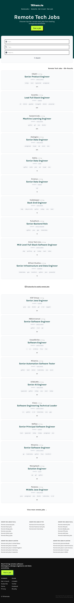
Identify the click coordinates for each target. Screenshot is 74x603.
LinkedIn (14, 581)
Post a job (50, 9)
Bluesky (14, 589)
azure (43, 146)
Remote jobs (25, 9)
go (34, 251)
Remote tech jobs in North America (63, 545)
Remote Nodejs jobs (6, 529)
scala (31, 167)
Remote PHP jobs (63, 531)
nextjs (51, 391)
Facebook (15, 586)
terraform (34, 272)
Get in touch (42, 9)
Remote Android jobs (64, 524)
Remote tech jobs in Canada (9, 545)
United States (39, 79)
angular (48, 307)
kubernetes (44, 230)
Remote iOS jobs (62, 527)
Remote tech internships (36, 529)
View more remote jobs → (37, 510)
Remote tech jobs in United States (10, 543)
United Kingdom (39, 226)
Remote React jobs (6, 527)
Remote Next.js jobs (6, 535)
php (24, 251)
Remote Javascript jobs (7, 524)
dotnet (25, 104)
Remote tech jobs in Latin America (63, 548)
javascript (51, 104)
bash (28, 370)
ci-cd (42, 307)
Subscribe (34, 9)
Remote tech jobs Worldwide (61, 543)
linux (41, 349)
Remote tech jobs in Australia (9, 552)
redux (49, 251)
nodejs (27, 83)
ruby (22, 209)
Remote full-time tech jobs (36, 524)
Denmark (39, 268)
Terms (3, 586)
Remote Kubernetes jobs (65, 535)
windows (35, 349)
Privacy (3, 589)
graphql (31, 104)
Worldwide (40, 121)
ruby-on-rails (29, 209)
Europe (40, 303)
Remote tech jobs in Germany (9, 550)
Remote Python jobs (6, 533)
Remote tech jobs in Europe (61, 550)
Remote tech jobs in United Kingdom (11, 548)
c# (20, 104)
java (36, 167)
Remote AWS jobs (63, 533)
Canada (40, 100)
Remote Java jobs (6, 531)
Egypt (39, 471)
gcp (38, 230)
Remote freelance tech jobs (37, 527)
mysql (34, 146)
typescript (38, 83)
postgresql (46, 83)
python (30, 125)
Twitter (14, 584)
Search (38, 58)
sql (39, 146)
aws (39, 125)
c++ (30, 349)
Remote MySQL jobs (63, 529)
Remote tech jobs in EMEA (60, 552)
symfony (29, 251)
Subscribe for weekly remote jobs (38, 287)
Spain (39, 163)
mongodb (38, 104)
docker (45, 104)
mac (46, 349)
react (32, 83)
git (35, 125)
